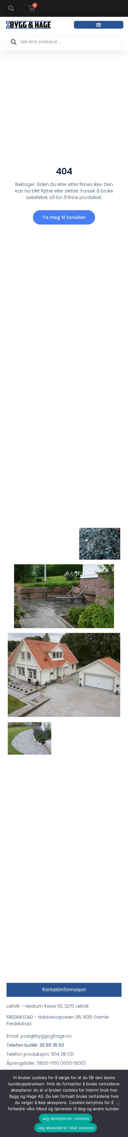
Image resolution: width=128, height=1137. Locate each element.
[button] (11, 8)
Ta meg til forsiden (64, 217)
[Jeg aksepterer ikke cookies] (118, 1103)
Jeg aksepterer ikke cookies (65, 1127)
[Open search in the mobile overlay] (63, 42)
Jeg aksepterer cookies (65, 1118)
